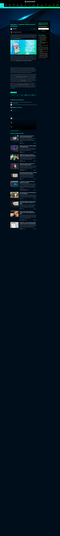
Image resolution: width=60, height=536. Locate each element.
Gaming (10, 5)
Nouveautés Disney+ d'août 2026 (43, 48)
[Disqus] (23, 119)
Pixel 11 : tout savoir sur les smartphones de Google (42, 39)
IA (45, 5)
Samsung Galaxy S (16, 7)
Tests (20, 198)
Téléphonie (2, 5)
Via (36, 90)
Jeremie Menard (14, 28)
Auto (13, 5)
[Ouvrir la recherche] (58, 1)
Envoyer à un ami (28, 95)
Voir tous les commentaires (14, 130)
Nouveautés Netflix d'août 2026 (43, 47)
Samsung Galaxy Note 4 (13, 92)
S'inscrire (43, 30)
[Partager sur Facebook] (17, 95)
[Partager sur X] (12, 95)
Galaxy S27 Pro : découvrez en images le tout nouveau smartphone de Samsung (27, 164)
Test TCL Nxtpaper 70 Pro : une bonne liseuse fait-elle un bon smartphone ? (28, 193)
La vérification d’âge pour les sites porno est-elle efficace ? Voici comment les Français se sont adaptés (28, 202)
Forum (54, 5)
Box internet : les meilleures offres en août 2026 (43, 51)
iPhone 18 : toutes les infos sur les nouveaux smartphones (43, 43)
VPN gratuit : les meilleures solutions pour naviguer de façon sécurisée (27, 182)
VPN (29, 5)
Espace (18, 5)
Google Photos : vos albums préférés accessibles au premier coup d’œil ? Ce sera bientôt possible (28, 223)
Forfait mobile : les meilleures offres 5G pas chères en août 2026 (43, 53)
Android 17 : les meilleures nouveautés (42, 41)
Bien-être (57, 5)
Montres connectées (22, 219)
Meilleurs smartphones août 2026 (43, 56)
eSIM (38, 6)
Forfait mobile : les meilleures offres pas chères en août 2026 (43, 55)
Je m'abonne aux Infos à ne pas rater (17, 32)
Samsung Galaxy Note (10, 7)
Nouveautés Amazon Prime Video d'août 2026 (43, 50)
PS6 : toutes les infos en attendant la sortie (43, 46)
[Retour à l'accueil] (30, 1)
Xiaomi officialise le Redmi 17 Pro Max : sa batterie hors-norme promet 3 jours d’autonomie (28, 173)
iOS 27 (40, 44)
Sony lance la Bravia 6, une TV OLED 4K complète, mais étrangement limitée (28, 146)
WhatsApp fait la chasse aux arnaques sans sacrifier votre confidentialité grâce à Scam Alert (28, 155)
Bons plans (21, 5)
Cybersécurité (33, 5)
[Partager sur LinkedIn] (22, 95)
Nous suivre (34, 95)
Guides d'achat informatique (23, 189)
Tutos (25, 5)
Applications (21, 228)
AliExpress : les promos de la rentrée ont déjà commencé (43, 37)
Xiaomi (20, 178)
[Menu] (1, 1)
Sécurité (21, 143)
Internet (21, 208)
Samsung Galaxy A (5, 7)
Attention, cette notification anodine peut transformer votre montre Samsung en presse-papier (27, 212)
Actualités (49, 5)
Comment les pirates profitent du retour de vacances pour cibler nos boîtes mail (27, 136)
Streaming (41, 5)
